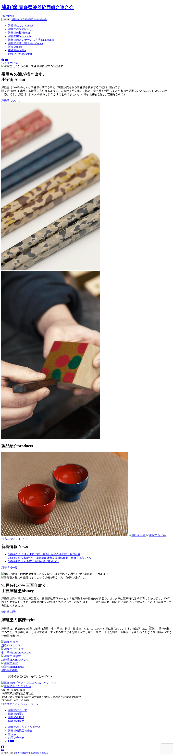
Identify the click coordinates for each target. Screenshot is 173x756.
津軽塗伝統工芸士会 (25, 43)
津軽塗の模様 (19, 32)
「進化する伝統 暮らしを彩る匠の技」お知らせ (44, 554)
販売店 (15, 46)
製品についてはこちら (14, 538)
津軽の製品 (19, 36)
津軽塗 (37, 7)
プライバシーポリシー (27, 704)
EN (3, 16)
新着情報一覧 (9, 567)
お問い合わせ (20, 53)
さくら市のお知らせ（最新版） (33, 561)
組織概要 (17, 50)
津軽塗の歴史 (20, 29)
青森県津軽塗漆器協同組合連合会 (31, 753)
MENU (10, 16)
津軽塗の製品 (16, 720)
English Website (10, 63)
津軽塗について (20, 25)
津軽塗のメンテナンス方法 (31, 39)
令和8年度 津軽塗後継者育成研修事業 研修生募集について (51, 557)
